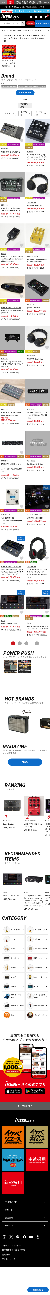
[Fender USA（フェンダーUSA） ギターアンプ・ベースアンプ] (19, 723)
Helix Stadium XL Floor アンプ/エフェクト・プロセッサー (38, 627)
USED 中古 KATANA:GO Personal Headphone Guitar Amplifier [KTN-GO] (12, 258)
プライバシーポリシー (11, 1245)
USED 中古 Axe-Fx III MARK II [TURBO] (12, 311)
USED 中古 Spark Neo (35, 205)
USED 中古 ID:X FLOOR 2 (10, 152)
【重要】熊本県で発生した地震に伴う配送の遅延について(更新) (25, 7)
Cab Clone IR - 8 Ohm (35, 464)
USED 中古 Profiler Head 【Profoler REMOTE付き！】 (12, 209)
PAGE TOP (26, 1106)
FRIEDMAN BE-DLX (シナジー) (11, 465)
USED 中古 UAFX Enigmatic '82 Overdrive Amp (37, 260)
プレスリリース (8, 1259)
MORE (25, 762)
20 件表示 (39, 113)
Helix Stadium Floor (9, 623)
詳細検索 (31, 23)
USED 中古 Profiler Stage (11, 412)
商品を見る (38, 1289)
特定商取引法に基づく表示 (13, 1250)
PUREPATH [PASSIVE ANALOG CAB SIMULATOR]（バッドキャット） (12, 363)
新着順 (7, 113)
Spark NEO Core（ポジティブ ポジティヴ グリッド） (37, 570)
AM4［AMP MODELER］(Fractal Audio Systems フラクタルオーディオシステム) (12, 571)
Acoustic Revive (9, 86)
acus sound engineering (28, 86)
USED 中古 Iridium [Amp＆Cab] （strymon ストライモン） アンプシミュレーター (37, 156)
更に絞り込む (24, 105)
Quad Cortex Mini (33, 308)
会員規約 (6, 1254)
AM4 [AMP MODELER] (35, 518)
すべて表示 (24, 113)
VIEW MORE (25, 92)
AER (43, 86)
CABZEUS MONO (7, 518)
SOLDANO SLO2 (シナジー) (37, 412)
